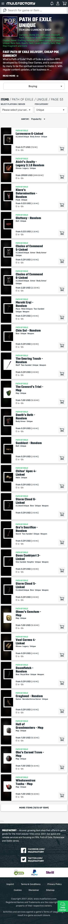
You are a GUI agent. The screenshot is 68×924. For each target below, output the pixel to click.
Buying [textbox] (33, 86)
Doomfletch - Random (24, 669)
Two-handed (39, 309)
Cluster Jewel (10, 40)
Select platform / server (13, 104)
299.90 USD (26, 175)
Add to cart (61, 148)
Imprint (10, 884)
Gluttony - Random (28, 218)
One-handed (21, 562)
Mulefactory (21, 3)
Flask (18, 200)
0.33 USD (26, 203)
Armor (33, 253)
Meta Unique (57, 38)
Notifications (52, 3)
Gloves (19, 168)
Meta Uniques (27, 309)
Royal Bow (25, 674)
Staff (18, 365)
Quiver (19, 699)
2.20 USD (25, 288)
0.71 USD (25, 147)
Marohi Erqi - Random (24, 304)
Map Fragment (10, 46)
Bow (18, 334)
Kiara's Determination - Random (26, 193)
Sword (18, 534)
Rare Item (15, 43)
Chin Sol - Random (28, 330)
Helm (18, 478)
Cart (64, 3)
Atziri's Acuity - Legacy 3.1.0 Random (30, 163)
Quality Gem (27, 43)
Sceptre (30, 562)
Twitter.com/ (36, 859)
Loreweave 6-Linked (29, 133)
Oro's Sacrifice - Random (27, 529)
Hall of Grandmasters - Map (29, 725)
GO (4, 10)
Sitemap (50, 890)
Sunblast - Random (29, 443)
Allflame (45, 38)
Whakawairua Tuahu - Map (25, 782)
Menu (3, 3)
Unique (44, 137)
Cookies (18, 890)
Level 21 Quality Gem (45, 43)
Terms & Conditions (30, 884)
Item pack (45, 35)
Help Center (62, 908)
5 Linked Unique (22, 253)
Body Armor (35, 137)
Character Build (32, 38)
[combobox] (34, 86)
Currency (23, 35)
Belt (18, 221)
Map (58, 43)
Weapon (26, 312)
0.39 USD (26, 260)
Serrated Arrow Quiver (31, 699)
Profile (58, 3)
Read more (9, 76)
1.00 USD (25, 400)
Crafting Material (26, 40)
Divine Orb (34, 35)
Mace (18, 309)
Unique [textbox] (40, 110)
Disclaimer (34, 890)
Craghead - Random (29, 696)
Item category (41, 104)
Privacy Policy (54, 884)
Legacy (25, 168)
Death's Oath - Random (25, 416)
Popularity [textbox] (36, 119)
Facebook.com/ (36, 850)
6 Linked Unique (43, 40)
